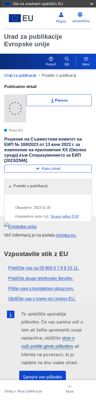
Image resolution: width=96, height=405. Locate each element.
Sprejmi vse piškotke (42, 377)
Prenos (61, 100)
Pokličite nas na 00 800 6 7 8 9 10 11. (43, 268)
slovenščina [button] (81, 21)
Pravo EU (15, 130)
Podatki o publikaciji (31, 186)
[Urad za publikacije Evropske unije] (21, 18)
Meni (86, 64)
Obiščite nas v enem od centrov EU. (42, 298)
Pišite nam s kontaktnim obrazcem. (41, 288)
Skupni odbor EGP (64, 216)
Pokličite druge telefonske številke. (41, 278)
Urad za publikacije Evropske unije (33, 40)
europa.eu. (66, 235)
